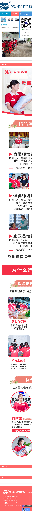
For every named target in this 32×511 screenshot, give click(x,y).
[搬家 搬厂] (17, 19)
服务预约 (16, 13)
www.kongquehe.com (14, 503)
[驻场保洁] (10, 19)
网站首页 (5, 13)
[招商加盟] (3, 19)
